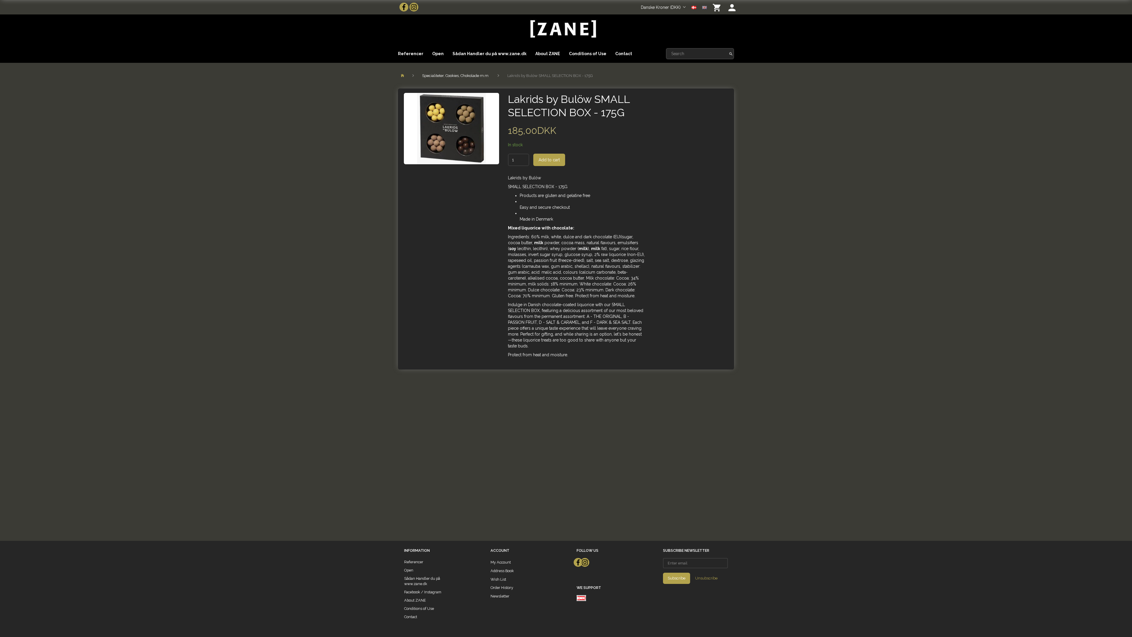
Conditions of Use (587, 53)
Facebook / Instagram (422, 592)
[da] (694, 7)
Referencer (410, 53)
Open (438, 53)
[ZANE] (562, 29)
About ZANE (547, 53)
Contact (623, 53)
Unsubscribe (706, 578)
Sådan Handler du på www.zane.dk (489, 53)
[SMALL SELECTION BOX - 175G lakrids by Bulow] (451, 128)
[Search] (731, 54)
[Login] (731, 7)
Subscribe (676, 578)
